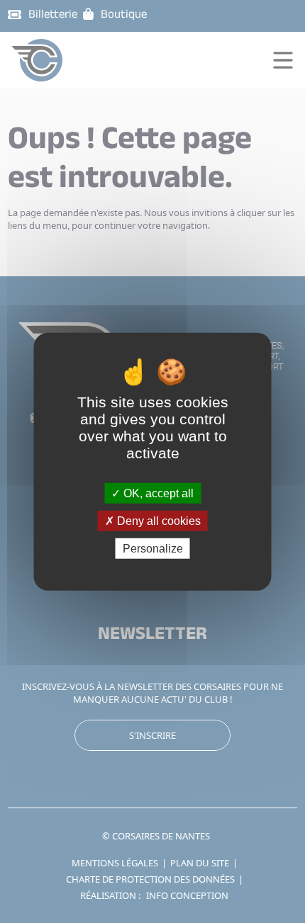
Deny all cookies (157, 520)
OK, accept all (157, 493)
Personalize (153, 549)
